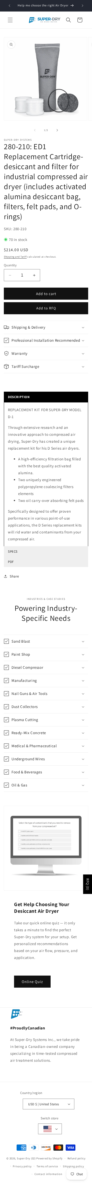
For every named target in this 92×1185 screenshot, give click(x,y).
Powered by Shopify (49, 1158)
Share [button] (14, 576)
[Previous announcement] (9, 5)
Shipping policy (73, 1166)
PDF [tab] (11, 562)
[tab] (46, 397)
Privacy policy (22, 1166)
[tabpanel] (46, 474)
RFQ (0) (87, 884)
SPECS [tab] (13, 551)
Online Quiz (32, 981)
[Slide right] (57, 130)
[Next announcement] (82, 5)
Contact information (48, 1174)
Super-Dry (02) (26, 1158)
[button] (10, 20)
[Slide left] (34, 130)
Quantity (10, 265)
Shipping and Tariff (15, 256)
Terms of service (47, 1166)
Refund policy (76, 1158)
